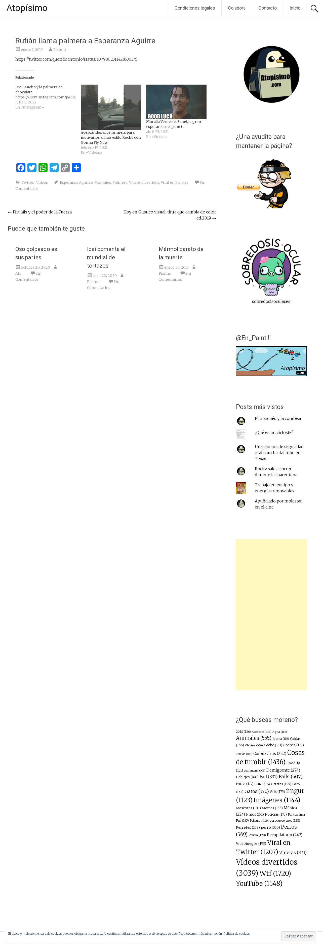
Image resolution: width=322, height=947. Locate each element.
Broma (280, 739)
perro (270, 827)
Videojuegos (251, 843)
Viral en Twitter (174, 182)
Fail (269, 777)
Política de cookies (236, 933)
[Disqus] (112, 372)
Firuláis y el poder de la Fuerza (40, 211)
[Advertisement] (271, 614)
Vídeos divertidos (144, 182)
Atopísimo (27, 8)
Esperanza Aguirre (76, 182)
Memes (272, 808)
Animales (253, 738)
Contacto (267, 8)
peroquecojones (285, 820)
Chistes (254, 745)
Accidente (261, 732)
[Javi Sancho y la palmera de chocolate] (48, 97)
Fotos (245, 784)
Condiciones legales (195, 8)
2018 (243, 732)
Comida (244, 754)
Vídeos (42, 182)
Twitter (28, 182)
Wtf (275, 873)
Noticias (276, 814)
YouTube (259, 884)
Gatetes (281, 784)
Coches (293, 745)
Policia (257, 835)
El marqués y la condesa (278, 418)
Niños (255, 814)
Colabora (237, 8)
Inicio (295, 8)
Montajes (102, 182)
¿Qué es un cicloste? (274, 432)
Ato (18, 273)
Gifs (277, 792)
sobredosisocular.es (271, 301)
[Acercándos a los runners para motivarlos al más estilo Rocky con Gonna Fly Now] (111, 107)
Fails (291, 777)
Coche (273, 745)
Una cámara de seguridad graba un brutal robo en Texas (279, 452)
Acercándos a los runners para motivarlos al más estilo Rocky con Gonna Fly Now (111, 137)
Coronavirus (269, 753)
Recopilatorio (284, 834)
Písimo (59, 49)
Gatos (257, 791)
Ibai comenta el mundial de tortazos (106, 257)
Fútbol (262, 784)
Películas (259, 820)
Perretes (248, 827)
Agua (279, 732)
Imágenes (277, 800)
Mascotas (248, 808)
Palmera (120, 182)
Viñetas (293, 852)
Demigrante (283, 770)
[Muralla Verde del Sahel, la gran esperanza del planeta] (176, 102)
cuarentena (254, 770)
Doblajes (247, 777)
